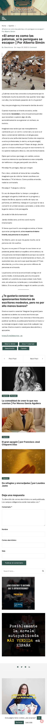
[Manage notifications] (42, 721)
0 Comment (32, 47)
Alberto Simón (10, 344)
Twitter (22, 667)
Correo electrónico (9, 540)
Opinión (24, 348)
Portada (13, 396)
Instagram (25, 667)
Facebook (18, 667)
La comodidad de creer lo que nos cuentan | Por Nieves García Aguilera (21, 402)
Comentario (7, 507)
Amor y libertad (28, 344)
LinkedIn (29, 667)
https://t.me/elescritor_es (12, 336)
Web (3, 551)
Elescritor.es (8, 47)
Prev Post (13, 359)
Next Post (34, 359)
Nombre (5, 529)
